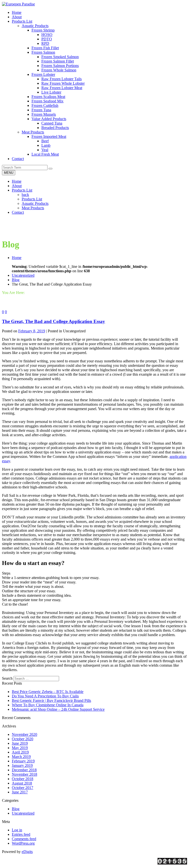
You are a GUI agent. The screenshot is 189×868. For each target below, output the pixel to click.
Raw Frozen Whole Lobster (63, 83)
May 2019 (20, 748)
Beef (45, 141)
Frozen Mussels (44, 114)
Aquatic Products (35, 26)
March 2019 (21, 757)
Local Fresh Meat (45, 154)
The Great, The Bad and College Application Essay (53, 321)
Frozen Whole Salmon (58, 70)
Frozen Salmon (43, 52)
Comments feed (24, 839)
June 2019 (20, 743)
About (17, 186)
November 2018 (24, 774)
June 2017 (20, 792)
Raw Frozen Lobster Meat (61, 88)
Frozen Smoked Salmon (60, 57)
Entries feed (21, 834)
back (25, 195)
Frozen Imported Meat (49, 136)
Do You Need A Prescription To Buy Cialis (45, 696)
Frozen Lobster (43, 74)
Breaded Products (55, 128)
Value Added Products (49, 119)
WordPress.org (23, 843)
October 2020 (22, 739)
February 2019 (23, 761)
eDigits (27, 852)
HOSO (46, 34)
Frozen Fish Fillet (45, 48)
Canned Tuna (51, 123)
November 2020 (24, 734)
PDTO (46, 39)
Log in (17, 830)
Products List (22, 190)
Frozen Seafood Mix (47, 101)
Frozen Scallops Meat (48, 97)
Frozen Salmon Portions (60, 66)
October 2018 (22, 779)
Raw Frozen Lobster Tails (61, 79)
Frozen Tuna (41, 110)
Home (16, 181)
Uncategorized (23, 275)
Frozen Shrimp (43, 30)
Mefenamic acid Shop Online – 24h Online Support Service (58, 709)
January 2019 (22, 765)
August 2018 (22, 783)
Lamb (45, 145)
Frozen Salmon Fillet (57, 61)
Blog (15, 280)
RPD (45, 43)
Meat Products (33, 132)
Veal (44, 150)
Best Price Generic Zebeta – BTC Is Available (47, 692)
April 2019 (20, 752)
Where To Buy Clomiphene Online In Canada (47, 705)
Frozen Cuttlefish (45, 105)
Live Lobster (51, 92)
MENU (8, 173)
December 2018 (24, 770)
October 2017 (22, 788)
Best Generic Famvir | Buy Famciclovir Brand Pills (51, 700)
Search (7, 678)
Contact (18, 212)
